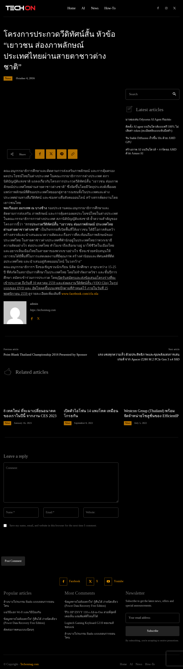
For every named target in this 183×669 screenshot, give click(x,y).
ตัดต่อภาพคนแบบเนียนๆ (19, 629)
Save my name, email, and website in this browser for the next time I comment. (53, 525)
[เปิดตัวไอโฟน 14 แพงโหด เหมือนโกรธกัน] (91, 393)
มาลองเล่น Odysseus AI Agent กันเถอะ (148, 119)
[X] (174, 8)
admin (34, 304)
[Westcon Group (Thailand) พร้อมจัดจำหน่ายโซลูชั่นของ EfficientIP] (151, 393)
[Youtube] (108, 582)
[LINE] (61, 154)
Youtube (118, 581)
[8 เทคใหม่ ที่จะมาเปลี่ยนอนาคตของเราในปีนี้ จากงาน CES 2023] (31, 393)
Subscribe (152, 631)
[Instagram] (166, 8)
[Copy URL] (72, 154)
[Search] (174, 94)
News (8, 78)
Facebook (74, 581)
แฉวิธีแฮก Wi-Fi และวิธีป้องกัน (22, 612)
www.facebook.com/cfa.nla (79, 294)
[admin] (15, 312)
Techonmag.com (29, 664)
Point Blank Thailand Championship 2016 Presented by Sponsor (45, 354)
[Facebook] (158, 8)
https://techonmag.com (43, 310)
